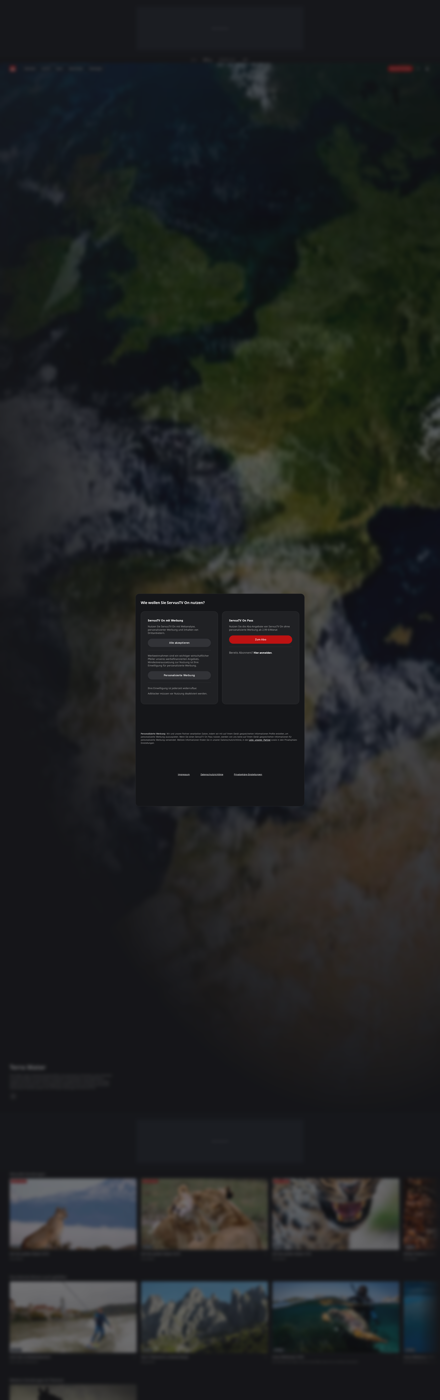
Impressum (184, 774)
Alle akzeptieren (179, 642)
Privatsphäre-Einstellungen (248, 774)
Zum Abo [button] (260, 639)
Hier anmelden (263, 652)
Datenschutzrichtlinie (212, 774)
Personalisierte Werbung (179, 675)
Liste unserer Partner (260, 740)
